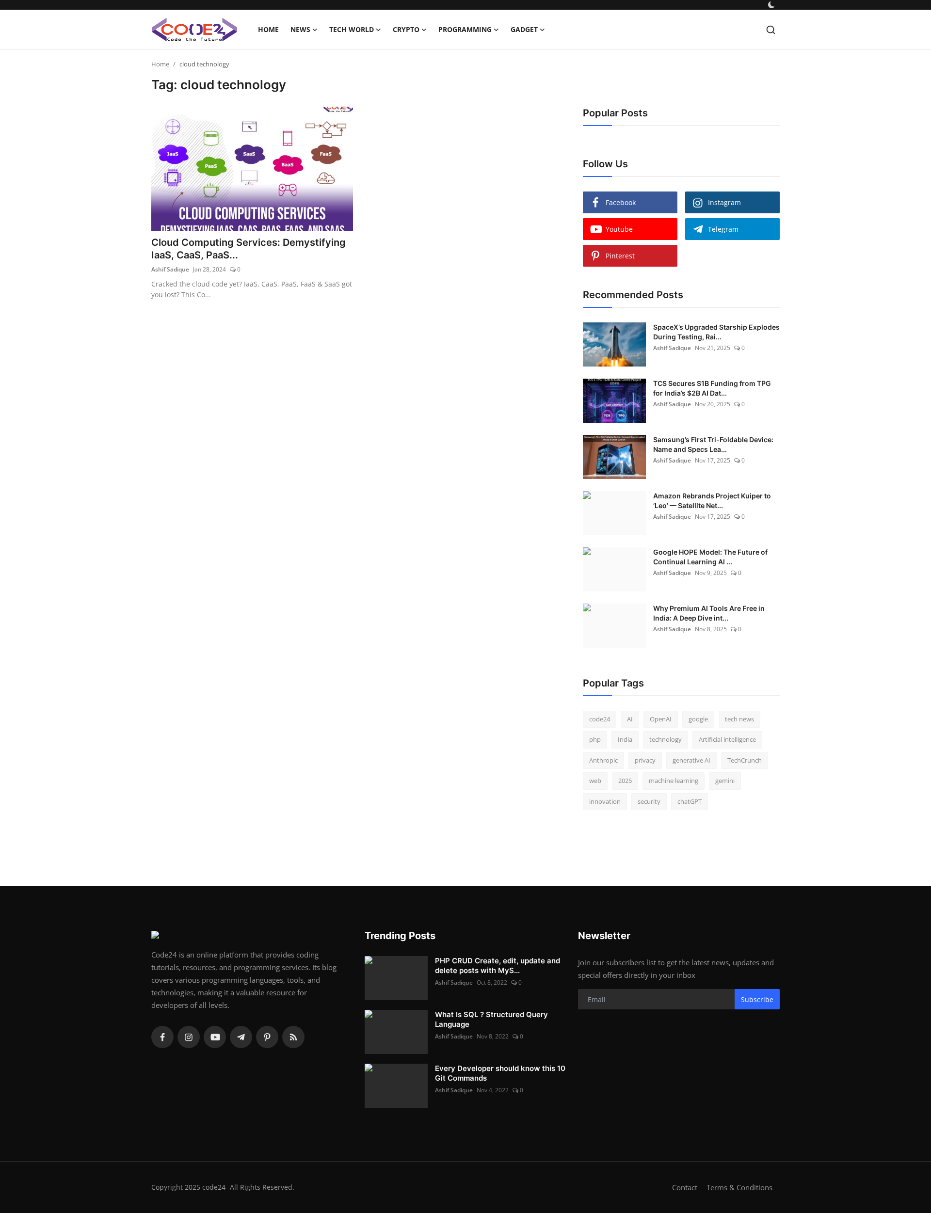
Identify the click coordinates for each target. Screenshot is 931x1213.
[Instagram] (188, 1037)
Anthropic (603, 760)
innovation (605, 801)
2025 (625, 780)
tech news (739, 719)
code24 (599, 719)
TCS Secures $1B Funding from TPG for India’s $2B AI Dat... (712, 388)
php (595, 739)
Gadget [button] (524, 29)
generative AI (691, 760)
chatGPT (689, 801)
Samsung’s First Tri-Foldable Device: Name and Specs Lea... (713, 444)
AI (630, 719)
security (649, 801)
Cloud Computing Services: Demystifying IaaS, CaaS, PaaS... (248, 249)
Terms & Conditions (739, 1187)
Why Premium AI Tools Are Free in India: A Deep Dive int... (709, 613)
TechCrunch (744, 760)
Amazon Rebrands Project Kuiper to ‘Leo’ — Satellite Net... (712, 501)
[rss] (293, 1037)
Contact (684, 1187)
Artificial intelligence (727, 739)
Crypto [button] (406, 29)
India (625, 739)
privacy (645, 760)
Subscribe (757, 999)
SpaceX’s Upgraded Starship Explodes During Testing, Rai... (716, 332)
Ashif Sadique (170, 269)
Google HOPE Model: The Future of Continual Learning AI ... (710, 557)
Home (268, 29)
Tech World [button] (351, 29)
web (595, 780)
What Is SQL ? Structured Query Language (491, 1019)
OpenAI (661, 719)
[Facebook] (162, 1037)
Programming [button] (465, 29)
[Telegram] (241, 1037)
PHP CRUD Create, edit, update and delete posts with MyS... (497, 965)
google (698, 719)
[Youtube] (215, 1037)
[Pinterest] (267, 1037)
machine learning (673, 780)
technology (665, 739)
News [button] (300, 29)
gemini (725, 780)
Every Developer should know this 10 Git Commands (500, 1073)
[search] (771, 30)
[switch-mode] (772, 4)
